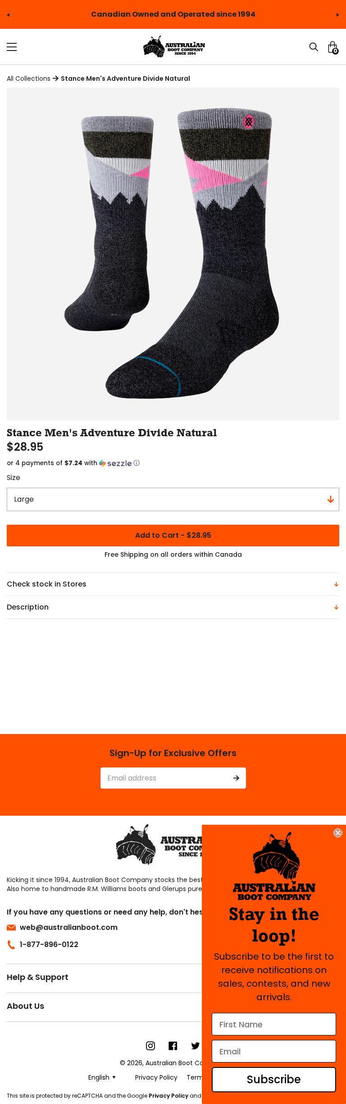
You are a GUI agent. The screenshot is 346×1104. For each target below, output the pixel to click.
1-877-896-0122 (49, 944)
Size (13, 477)
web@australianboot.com (69, 927)
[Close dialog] (337, 832)
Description (28, 607)
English (98, 1077)
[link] (274, 866)
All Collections (28, 78)
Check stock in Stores (46, 584)
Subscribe (274, 1079)
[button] (173, 463)
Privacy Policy (168, 1095)
